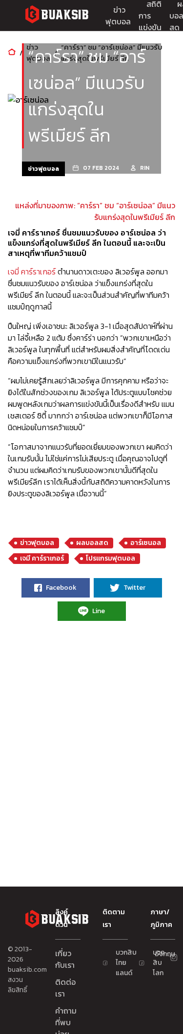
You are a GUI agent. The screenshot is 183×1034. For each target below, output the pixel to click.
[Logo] (56, 15)
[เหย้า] (12, 52)
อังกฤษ (159, 954)
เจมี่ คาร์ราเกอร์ (32, 271)
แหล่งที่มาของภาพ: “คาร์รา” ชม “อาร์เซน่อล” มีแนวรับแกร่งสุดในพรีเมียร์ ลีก (95, 211)
